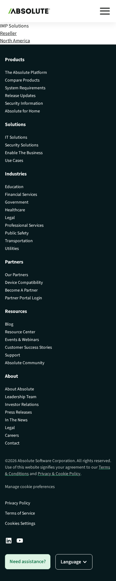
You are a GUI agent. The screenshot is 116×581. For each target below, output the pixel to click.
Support (12, 355)
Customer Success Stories (28, 347)
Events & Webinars (22, 340)
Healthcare (15, 210)
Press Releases (18, 412)
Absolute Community (25, 363)
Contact (12, 443)
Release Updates (20, 96)
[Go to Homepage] (27, 11)
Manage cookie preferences (30, 487)
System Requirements (25, 88)
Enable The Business (24, 153)
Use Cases (14, 161)
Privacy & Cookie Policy (59, 474)
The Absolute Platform (26, 72)
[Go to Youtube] (20, 540)
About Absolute (19, 389)
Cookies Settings (20, 523)
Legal (10, 218)
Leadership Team (21, 397)
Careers (12, 435)
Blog (9, 324)
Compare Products (22, 80)
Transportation (19, 241)
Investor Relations (22, 405)
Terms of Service (20, 513)
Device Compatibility (24, 283)
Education (14, 187)
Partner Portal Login (23, 298)
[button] (105, 11)
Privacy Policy (17, 503)
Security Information (24, 103)
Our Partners (16, 275)
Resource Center (20, 332)
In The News (16, 420)
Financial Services (21, 195)
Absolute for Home (22, 111)
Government (16, 202)
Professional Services (24, 225)
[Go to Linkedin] (8, 540)
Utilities (12, 249)
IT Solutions (16, 137)
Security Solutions (21, 145)
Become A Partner (21, 290)
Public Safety (17, 233)
